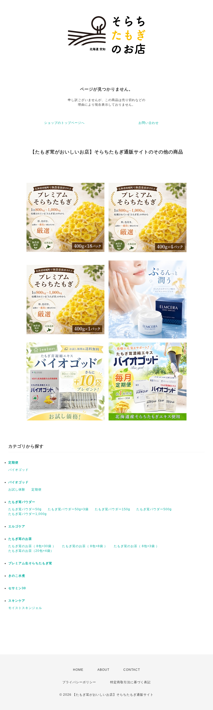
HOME (78, 670)
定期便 (13, 462)
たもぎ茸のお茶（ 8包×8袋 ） (85, 546)
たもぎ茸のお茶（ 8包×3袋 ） (136, 546)
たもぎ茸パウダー (21, 502)
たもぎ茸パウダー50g (25, 509)
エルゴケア (16, 526)
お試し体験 (16, 489)
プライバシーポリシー (79, 682)
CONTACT (131, 670)
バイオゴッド (18, 470)
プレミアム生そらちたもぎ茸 (30, 563)
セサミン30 (17, 588)
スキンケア (16, 600)
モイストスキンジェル (25, 608)
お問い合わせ (148, 123)
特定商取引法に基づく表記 (130, 682)
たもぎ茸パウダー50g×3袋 (68, 509)
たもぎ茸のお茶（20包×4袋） (31, 551)
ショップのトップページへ (64, 123)
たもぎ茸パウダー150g (112, 509)
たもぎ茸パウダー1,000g (27, 514)
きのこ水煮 (16, 576)
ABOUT (103, 670)
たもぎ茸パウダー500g (154, 509)
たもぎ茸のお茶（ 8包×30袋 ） (32, 546)
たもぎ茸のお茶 (20, 539)
